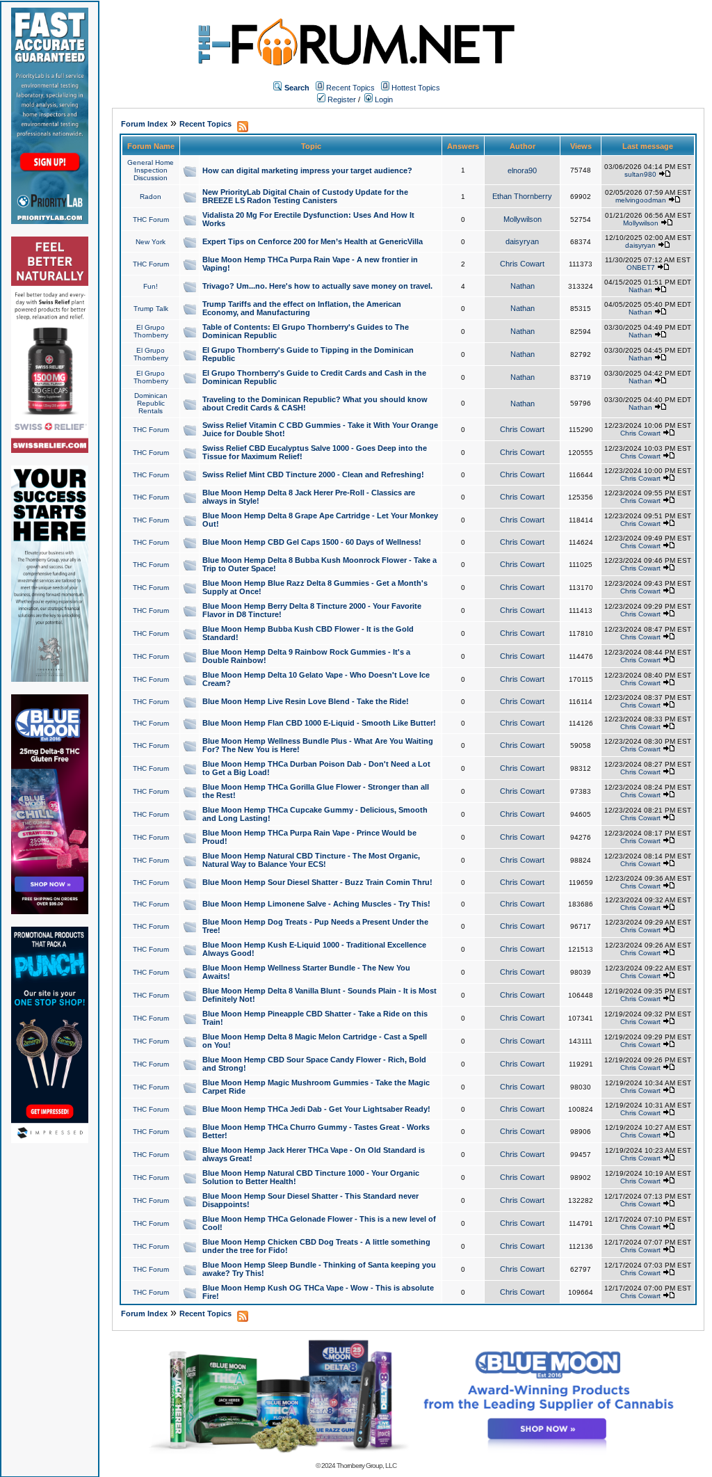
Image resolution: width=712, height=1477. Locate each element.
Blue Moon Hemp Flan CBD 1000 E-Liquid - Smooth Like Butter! (319, 723)
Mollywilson (522, 219)
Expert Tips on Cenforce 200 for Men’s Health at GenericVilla (312, 241)
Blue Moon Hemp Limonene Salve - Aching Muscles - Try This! (316, 904)
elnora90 (522, 170)
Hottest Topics (415, 87)
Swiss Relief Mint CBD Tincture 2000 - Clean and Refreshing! (313, 474)
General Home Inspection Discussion (150, 170)
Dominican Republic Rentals (151, 403)
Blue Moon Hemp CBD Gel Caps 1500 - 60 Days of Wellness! (311, 542)
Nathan (522, 286)
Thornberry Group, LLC (366, 1465)
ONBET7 (640, 267)
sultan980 (640, 174)
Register (340, 99)
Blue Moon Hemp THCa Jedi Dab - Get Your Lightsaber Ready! (316, 1109)
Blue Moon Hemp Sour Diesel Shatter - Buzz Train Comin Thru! (317, 882)
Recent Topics (350, 87)
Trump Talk (151, 308)
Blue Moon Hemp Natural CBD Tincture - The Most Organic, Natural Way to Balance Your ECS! (311, 860)
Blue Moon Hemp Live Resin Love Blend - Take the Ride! (305, 701)
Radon (150, 196)
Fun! (150, 286)
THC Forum (151, 219)
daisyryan (522, 241)
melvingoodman (640, 200)
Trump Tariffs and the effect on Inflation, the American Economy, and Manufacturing (301, 308)
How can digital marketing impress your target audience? (307, 170)
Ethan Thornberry (522, 196)
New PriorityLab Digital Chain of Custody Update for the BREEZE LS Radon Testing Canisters (305, 196)
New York (150, 242)
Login (383, 99)
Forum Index (144, 124)
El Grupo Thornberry (151, 331)
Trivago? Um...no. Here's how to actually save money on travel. (317, 286)
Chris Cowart (522, 264)
